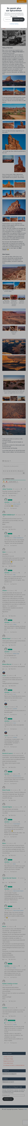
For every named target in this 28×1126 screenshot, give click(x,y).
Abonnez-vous (18, 19)
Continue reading (14, 23)
